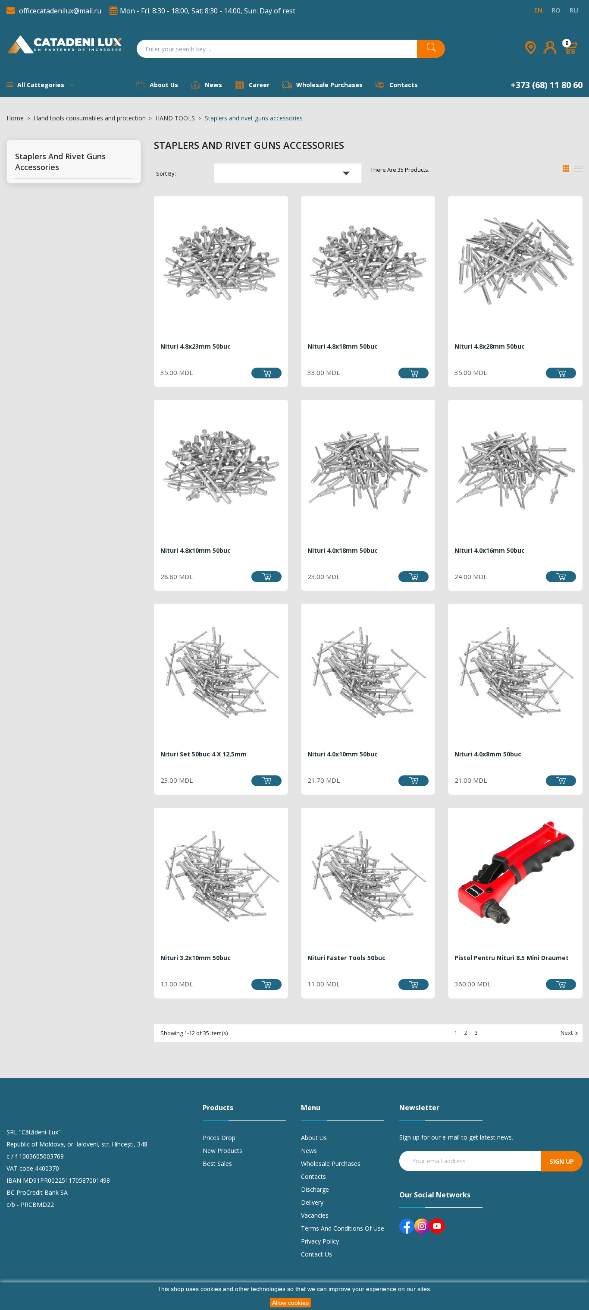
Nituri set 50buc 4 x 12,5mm (203, 754)
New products (222, 1150)
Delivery (312, 1202)
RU (574, 10)
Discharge (315, 1189)
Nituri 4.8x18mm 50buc (342, 346)
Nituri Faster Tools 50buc (346, 958)
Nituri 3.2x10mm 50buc (195, 958)
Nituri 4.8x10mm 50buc (195, 550)
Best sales (217, 1163)
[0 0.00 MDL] (570, 59)
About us (314, 1138)
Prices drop (219, 1138)
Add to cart (266, 373)
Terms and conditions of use (342, 1228)
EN (538, 10)
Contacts (313, 1176)
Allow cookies (290, 1302)
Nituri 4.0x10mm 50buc (342, 754)
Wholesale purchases (330, 1163)
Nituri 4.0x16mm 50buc (489, 550)
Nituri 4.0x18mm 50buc (342, 550)
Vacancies (315, 1215)
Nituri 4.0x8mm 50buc (487, 754)
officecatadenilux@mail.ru (60, 11)
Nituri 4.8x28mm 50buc (489, 346)
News (309, 1150)
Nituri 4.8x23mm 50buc (195, 346)
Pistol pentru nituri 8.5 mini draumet (511, 958)
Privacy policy (320, 1241)
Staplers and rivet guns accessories (60, 161)
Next (570, 1033)
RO (556, 10)
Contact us (316, 1254)
